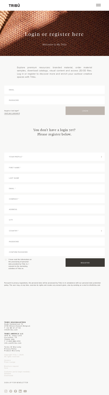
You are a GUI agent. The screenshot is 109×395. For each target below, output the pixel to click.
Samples (7, 373)
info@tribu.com (11, 330)
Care (6, 368)
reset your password (12, 113)
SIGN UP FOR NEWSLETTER (16, 382)
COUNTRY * (14, 230)
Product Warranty (12, 351)
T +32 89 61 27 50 (12, 328)
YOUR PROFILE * (16, 156)
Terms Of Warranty (12, 347)
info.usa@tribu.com (13, 343)
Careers (7, 360)
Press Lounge (9, 362)
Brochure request (11, 366)
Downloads (8, 375)
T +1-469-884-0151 (12, 341)
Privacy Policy (10, 349)
